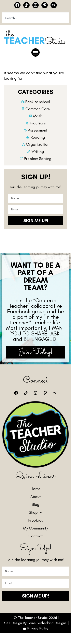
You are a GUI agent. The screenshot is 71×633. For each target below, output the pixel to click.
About (35, 496)
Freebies (35, 520)
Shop (33, 512)
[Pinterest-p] (44, 5)
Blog (35, 504)
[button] (35, 52)
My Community (35, 528)
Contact (35, 536)
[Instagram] (35, 5)
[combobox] (35, 17)
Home (35, 488)
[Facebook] (17, 5)
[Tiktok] (26, 5)
